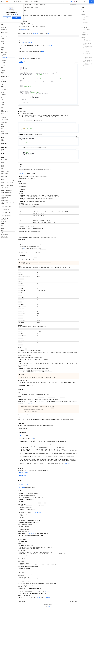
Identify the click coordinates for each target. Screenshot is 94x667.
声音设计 (25, 29)
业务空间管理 (46, 591)
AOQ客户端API (22, 487)
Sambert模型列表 (68, 463)
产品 (14, 1)
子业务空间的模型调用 (47, 597)
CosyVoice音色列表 (22, 473)
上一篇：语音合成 (22, 601)
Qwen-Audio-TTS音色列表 (29, 244)
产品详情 (70, 13)
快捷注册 (7, 17)
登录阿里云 (16, 17)
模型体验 (28, 7)
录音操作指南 (31, 533)
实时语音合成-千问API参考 (24, 484)
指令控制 (22, 27)
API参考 (42, 51)
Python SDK (30, 161)
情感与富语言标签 (24, 30)
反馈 (50, 606)
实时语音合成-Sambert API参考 (24, 485)
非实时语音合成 (35, 33)
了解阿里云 (36, 1)
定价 (23, 1)
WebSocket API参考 (58, 161)
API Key (32, 438)
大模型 (11, 1)
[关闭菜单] (1, 1)
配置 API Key (22, 42)
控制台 (85, 1)
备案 (82, 1)
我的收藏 (76, 13)
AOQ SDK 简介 (51, 45)
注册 (87, 1)
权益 (21, 1)
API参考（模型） (36, 4)
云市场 (26, 1)
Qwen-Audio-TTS (30, 252)
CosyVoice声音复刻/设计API (26, 502)
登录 (91, 1)
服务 (32, 1)
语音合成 (32, 7)
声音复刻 (22, 29)
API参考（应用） (43, 4)
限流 (27, 421)
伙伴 (29, 1)
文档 (80, 1)
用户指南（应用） (28, 4)
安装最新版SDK (35, 44)
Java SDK (35, 161)
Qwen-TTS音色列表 (22, 475)
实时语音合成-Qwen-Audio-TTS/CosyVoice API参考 (28, 482)
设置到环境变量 (29, 42)
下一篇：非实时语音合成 (72, 601)
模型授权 (38, 597)
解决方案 (17, 1)
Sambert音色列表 (22, 477)
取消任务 (30, 403)
